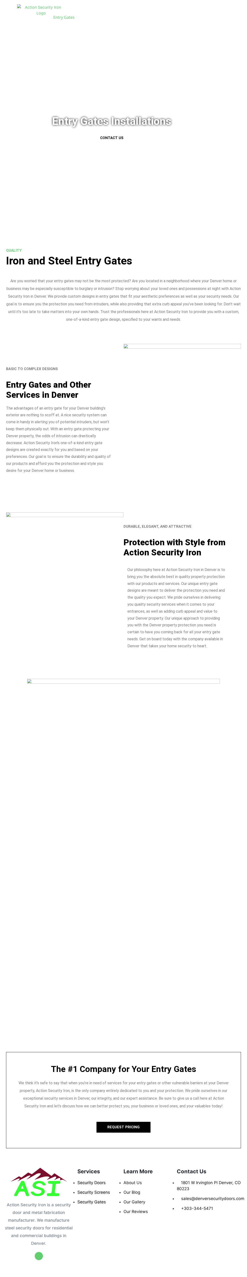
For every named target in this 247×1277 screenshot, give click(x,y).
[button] (111, 138)
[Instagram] (39, 1256)
